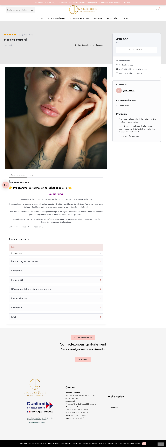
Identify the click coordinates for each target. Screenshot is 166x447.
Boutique (98, 18)
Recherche (32, 10)
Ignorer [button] (126, 2)
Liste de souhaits (84, 45)
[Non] (161, 444)
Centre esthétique (56, 18)
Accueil (39, 18)
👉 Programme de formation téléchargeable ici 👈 (40, 188)
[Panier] (157, 10)
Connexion (113, 407)
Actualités (112, 18)
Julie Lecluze (128, 90)
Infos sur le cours (18, 175)
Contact (126, 18)
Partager (99, 45)
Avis (31, 175)
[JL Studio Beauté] (83, 10)
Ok (144, 443)
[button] (5, 185)
